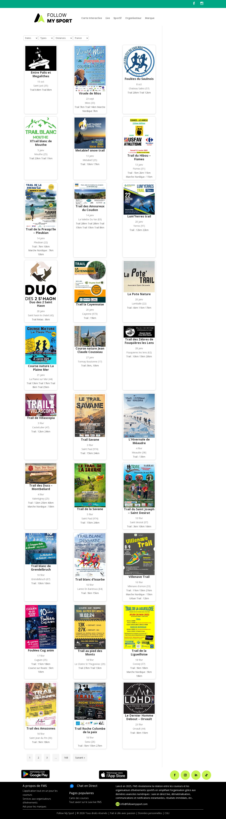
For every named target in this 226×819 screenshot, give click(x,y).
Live (108, 18)
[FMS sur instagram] (201, 4)
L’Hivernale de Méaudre (139, 441)
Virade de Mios (90, 93)
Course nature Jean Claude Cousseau (90, 350)
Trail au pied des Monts (90, 652)
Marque (149, 18)
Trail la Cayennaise (90, 304)
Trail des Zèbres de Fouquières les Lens (139, 341)
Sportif (117, 18)
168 (66, 757)
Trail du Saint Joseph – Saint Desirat (139, 511)
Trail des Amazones (40, 728)
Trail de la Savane (90, 509)
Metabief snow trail (90, 150)
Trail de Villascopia (41, 418)
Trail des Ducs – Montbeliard (40, 487)
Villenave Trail (139, 577)
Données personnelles (150, 813)
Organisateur (133, 18)
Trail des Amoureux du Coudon (90, 208)
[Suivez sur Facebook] (174, 775)
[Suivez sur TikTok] (206, 775)
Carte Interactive (91, 18)
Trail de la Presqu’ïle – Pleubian (41, 231)
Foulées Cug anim (41, 650)
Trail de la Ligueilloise (139, 652)
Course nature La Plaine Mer (41, 368)
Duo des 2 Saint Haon (40, 304)
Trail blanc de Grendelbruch (41, 568)
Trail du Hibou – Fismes (139, 157)
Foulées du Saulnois (139, 79)
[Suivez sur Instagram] (185, 775)
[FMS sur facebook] (196, 4)
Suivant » (80, 757)
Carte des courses (79, 798)
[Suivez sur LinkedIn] (196, 775)
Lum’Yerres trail (139, 216)
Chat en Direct (87, 786)
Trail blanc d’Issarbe (90, 579)
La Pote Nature (139, 294)
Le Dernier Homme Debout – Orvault (139, 717)
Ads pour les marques (34, 806)
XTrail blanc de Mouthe (41, 143)
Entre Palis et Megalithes (41, 74)
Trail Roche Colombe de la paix (90, 730)
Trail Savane (90, 439)
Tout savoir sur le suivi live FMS (85, 802)
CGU (167, 813)
